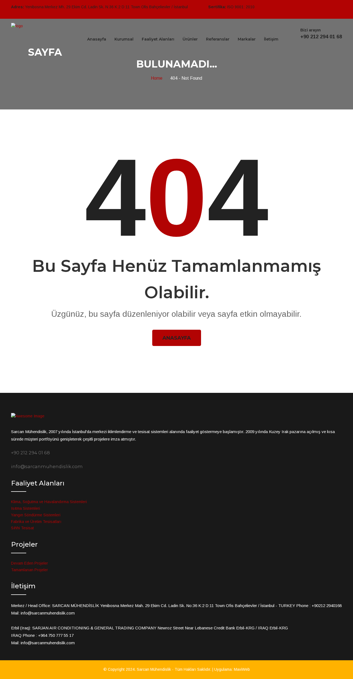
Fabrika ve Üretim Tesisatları (36, 521)
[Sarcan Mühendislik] (17, 26)
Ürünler (190, 39)
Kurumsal (123, 39)
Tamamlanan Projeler (29, 570)
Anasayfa (96, 39)
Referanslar (217, 39)
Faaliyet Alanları (158, 39)
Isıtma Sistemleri (25, 508)
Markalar (247, 39)
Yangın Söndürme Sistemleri (35, 515)
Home (158, 78)
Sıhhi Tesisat (22, 528)
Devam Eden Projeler (29, 563)
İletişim (271, 39)
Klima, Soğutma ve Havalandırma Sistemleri (49, 502)
